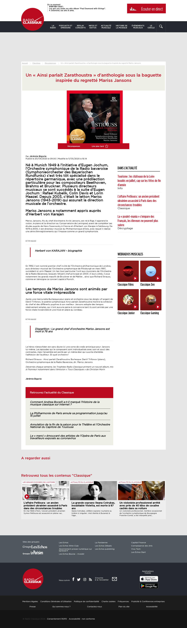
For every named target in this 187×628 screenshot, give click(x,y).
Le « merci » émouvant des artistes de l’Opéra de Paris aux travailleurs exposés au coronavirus (68, 437)
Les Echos (63, 543)
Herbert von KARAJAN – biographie (58, 251)
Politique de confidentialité (86, 601)
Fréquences (123, 601)
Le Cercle (151, 27)
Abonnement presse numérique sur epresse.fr (75, 550)
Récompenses (50, 63)
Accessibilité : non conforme (82, 619)
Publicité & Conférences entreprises (148, 601)
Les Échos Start (138, 552)
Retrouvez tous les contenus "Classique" (56, 475)
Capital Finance (138, 543)
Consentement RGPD (57, 619)
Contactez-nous (94, 606)
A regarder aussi (35, 458)
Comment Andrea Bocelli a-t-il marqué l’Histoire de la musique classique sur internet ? (64, 403)
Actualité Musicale (106, 27)
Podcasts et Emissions (65, 27)
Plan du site (123, 606)
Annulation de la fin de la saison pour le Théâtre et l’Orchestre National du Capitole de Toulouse (70, 425)
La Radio (53, 27)
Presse (33, 606)
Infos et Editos (93, 27)
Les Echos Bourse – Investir (71, 554)
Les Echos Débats (103, 546)
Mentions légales (30, 601)
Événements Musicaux (138, 27)
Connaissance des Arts (141, 546)
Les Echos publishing (105, 549)
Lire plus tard (98, 146)
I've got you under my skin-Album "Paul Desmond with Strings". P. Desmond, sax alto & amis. (77, 8)
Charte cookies (108, 601)
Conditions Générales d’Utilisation (56, 601)
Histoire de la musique (121, 27)
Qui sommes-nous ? (61, 606)
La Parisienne (101, 543)
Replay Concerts (80, 27)
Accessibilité (151, 606)
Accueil (25, 63)
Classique (36, 63)
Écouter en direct (152, 9)
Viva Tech (136, 549)
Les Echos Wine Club (69, 546)
